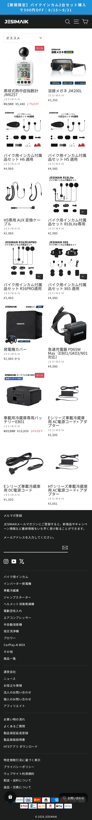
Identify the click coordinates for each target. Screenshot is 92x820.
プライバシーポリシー (19, 767)
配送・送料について (17, 780)
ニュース (10, 678)
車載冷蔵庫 (11, 590)
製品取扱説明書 (14, 739)
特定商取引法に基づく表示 (22, 760)
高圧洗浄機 (11, 631)
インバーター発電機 (17, 583)
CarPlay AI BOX (14, 645)
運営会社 (10, 672)
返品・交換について (17, 787)
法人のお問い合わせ (17, 692)
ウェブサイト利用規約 (19, 773)
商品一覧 (10, 658)
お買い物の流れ (14, 719)
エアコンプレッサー (17, 617)
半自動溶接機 (13, 624)
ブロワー (10, 638)
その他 (8, 651)
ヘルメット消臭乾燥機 (19, 604)
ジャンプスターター (17, 597)
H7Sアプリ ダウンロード (21, 746)
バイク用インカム (16, 576)
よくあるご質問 (14, 726)
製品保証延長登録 (16, 733)
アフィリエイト (14, 706)
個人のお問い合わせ (17, 699)
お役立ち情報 (13, 685)
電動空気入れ (13, 611)
